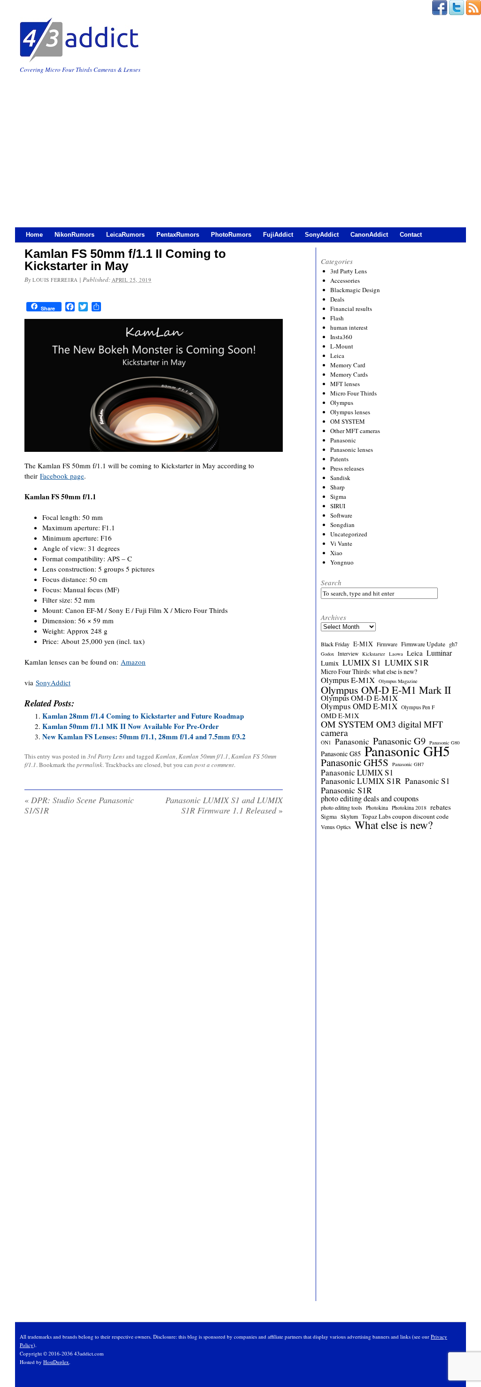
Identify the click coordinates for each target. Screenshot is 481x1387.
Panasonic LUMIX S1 (357, 772)
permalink (89, 764)
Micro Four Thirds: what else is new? (369, 671)
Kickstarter (373, 654)
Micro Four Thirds (353, 393)
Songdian (342, 524)
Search (331, 582)
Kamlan (165, 756)
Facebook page (62, 475)
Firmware (387, 644)
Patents (339, 459)
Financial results (351, 308)
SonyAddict (322, 234)
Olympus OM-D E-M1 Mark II (386, 689)
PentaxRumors (177, 234)
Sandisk (340, 477)
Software (341, 515)
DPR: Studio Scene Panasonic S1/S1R (79, 805)
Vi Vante (341, 543)
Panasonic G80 (444, 742)
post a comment (214, 764)
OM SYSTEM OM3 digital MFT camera (382, 728)
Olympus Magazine (398, 681)
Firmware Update (423, 644)
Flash (337, 318)
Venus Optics (336, 826)
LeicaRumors (125, 234)
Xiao (336, 553)
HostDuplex (56, 1361)
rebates (440, 807)
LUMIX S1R (407, 662)
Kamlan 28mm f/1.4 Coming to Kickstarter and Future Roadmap (143, 716)
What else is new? (394, 825)
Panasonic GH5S (354, 762)
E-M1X (363, 644)
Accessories (345, 280)
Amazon (133, 661)
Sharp (337, 487)
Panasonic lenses (351, 449)
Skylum (349, 816)
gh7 (453, 644)
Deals (337, 299)
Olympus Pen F (417, 707)
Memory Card (347, 365)
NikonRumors (74, 234)
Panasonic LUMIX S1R (361, 781)
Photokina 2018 (409, 807)
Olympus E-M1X (348, 680)
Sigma (338, 496)
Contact (411, 234)
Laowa (396, 654)
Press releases (347, 468)
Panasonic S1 (427, 781)
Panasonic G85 (341, 754)
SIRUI (337, 506)
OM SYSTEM (347, 421)
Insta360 (341, 337)
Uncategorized (348, 534)
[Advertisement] (240, 145)
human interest (349, 327)
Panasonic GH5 (407, 751)
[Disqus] (153, 943)
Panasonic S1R (346, 790)
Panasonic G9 (399, 741)
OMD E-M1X (340, 716)
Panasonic (343, 440)
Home (34, 234)
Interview (348, 653)
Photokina (377, 807)
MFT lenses (345, 384)
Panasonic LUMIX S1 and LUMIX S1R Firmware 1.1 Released (224, 805)
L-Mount (341, 346)
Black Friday (335, 644)
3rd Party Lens (105, 756)
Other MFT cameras (355, 430)
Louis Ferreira (55, 279)
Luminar (439, 653)
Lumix (330, 663)
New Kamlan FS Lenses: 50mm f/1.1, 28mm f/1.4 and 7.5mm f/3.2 (144, 736)
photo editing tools (341, 807)
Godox (327, 654)
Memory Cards (349, 374)
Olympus (341, 402)
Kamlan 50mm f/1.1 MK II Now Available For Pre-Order (130, 726)
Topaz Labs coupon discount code (405, 816)
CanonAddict (369, 234)
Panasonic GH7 (408, 764)
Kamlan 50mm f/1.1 (203, 756)
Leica (337, 355)
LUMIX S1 (361, 662)
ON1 (326, 742)
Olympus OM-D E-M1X (359, 698)
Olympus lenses (350, 412)
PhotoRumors (231, 234)
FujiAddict (278, 234)
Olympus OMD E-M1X (359, 706)
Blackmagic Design (355, 290)
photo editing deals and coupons (370, 798)
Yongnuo (342, 562)
